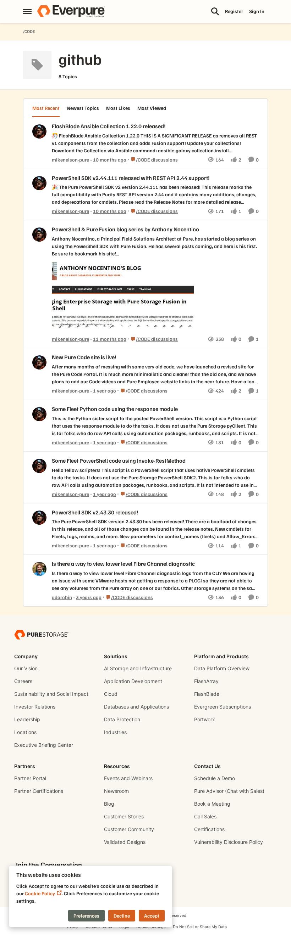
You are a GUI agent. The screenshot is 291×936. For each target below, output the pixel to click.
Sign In (256, 11)
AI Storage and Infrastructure (138, 668)
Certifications (209, 829)
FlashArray (206, 681)
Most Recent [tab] (46, 108)
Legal (124, 926)
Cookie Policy (40, 893)
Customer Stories (124, 816)
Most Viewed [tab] (151, 108)
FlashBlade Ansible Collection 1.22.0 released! (109, 126)
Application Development (133, 681)
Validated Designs (125, 842)
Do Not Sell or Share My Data (200, 926)
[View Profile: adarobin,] (39, 569)
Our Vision (26, 668)
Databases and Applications (136, 707)
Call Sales (205, 816)
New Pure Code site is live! (84, 357)
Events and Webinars (128, 778)
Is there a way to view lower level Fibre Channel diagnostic (123, 563)
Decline (122, 916)
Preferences (86, 916)
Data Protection (122, 719)
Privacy (71, 926)
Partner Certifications (38, 791)
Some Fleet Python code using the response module (115, 408)
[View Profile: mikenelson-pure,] (39, 131)
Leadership (27, 719)
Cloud (110, 694)
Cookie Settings (151, 926)
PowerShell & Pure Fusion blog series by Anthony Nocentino (125, 229)
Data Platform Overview (221, 668)
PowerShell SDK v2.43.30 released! (95, 512)
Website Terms (98, 926)
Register (234, 11)
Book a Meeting (212, 804)
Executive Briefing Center (43, 745)
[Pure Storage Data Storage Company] (41, 634)
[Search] (215, 11)
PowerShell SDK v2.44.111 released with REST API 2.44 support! (131, 177)
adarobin (62, 597)
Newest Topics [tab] (83, 108)
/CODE (29, 31)
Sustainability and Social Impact (51, 694)
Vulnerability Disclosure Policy (228, 842)
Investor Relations (34, 707)
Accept (151, 916)
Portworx (204, 719)
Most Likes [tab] (118, 108)
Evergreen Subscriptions (222, 707)
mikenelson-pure (70, 160)
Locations (25, 732)
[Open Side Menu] (27, 11)
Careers (23, 681)
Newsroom (116, 791)
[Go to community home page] (71, 11)
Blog (109, 804)
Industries (115, 732)
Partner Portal (30, 778)
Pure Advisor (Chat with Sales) (229, 791)
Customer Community (129, 829)
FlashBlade (206, 694)
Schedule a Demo (214, 778)
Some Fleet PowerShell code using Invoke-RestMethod (119, 460)
